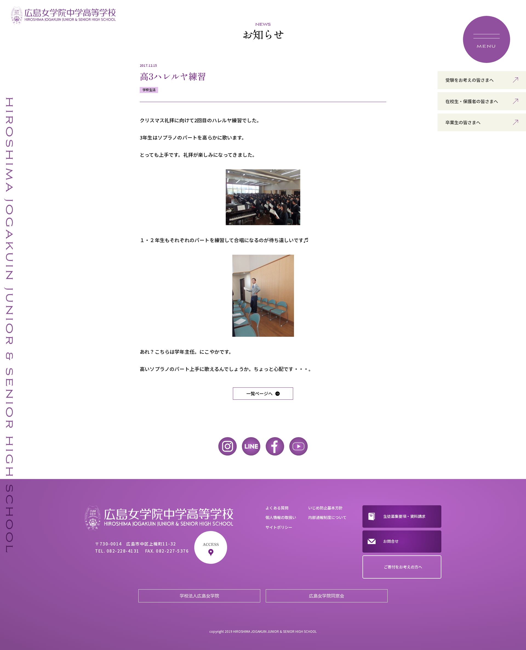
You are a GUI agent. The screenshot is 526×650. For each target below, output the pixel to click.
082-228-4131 (123, 551)
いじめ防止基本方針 (325, 507)
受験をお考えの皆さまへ (469, 80)
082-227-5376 (172, 551)
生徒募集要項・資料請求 (404, 516)
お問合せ (391, 541)
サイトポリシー (278, 527)
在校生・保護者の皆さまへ (471, 101)
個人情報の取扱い (280, 517)
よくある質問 (276, 507)
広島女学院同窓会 (326, 595)
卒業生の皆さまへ (463, 122)
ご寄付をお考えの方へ (403, 567)
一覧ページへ (259, 393)
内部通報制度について (327, 517)
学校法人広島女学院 (199, 595)
